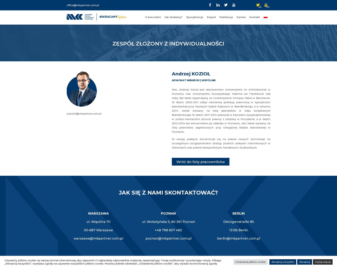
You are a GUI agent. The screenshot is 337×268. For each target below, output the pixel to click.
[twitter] (225, 4)
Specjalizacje (194, 17)
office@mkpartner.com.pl (83, 5)
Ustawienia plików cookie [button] (251, 261)
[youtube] (233, 4)
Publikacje (226, 17)
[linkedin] (218, 4)
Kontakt (254, 17)
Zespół (211, 17)
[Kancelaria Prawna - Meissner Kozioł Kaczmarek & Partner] (96, 18)
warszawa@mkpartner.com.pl (98, 238)
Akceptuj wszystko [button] (283, 261)
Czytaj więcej (323, 261)
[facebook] (210, 4)
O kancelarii (153, 17)
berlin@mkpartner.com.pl (238, 238)
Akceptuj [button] (304, 261)
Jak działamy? (173, 17)
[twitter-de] (258, 4)
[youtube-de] (265, 4)
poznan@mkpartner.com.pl (168, 238)
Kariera (241, 17)
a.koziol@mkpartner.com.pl (84, 113)
